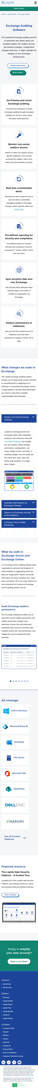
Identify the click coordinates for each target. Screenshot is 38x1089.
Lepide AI (6, 1015)
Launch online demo (17, 65)
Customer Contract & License (13, 1056)
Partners (6, 1035)
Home (3, 14)
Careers (5, 1039)
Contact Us (7, 1046)
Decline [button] (22, 1085)
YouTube (19, 1062)
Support (5, 1032)
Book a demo (19, 8)
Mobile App (18, 209)
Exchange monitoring (12, 442)
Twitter (9, 1062)
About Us (6, 1042)
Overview (6, 997)
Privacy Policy (30, 1075)
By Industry (7, 984)
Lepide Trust (7, 1008)
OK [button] (15, 1085)
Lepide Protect (8, 1018)
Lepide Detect (7, 1004)
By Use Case (7, 987)
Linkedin (3, 1062)
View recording (10, 895)
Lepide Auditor (11, 14)
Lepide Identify (8, 1011)
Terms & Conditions (9, 1052)
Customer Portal (8, 1028)
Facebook (14, 1062)
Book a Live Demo (19, 961)
